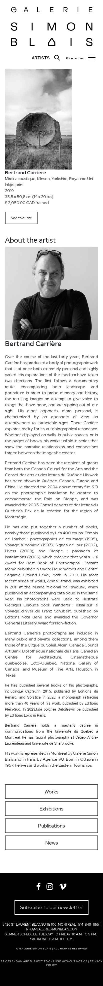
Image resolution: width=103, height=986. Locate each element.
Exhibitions (52, 808)
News (51, 843)
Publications (51, 826)
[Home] (52, 25)
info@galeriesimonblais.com (52, 929)
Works (51, 791)
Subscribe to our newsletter (51, 907)
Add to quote (21, 218)
